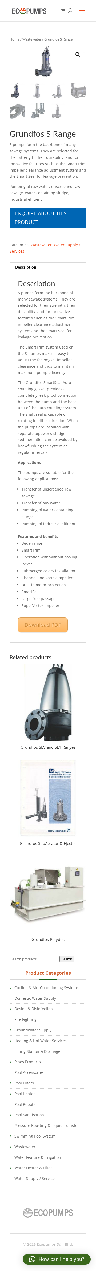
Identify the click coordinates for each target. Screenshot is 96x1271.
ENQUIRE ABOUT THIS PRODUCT (40, 218)
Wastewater (31, 39)
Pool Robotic (25, 1104)
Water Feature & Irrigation (37, 1157)
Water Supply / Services (35, 1178)
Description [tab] (25, 267)
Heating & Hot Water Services (40, 1040)
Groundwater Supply (32, 1030)
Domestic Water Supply (35, 998)
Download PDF (43, 624)
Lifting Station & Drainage (37, 1051)
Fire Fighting (25, 1019)
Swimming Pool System (34, 1136)
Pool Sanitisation (29, 1114)
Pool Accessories (29, 1072)
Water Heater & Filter (33, 1167)
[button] (78, 54)
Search (67, 959)
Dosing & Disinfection (33, 1008)
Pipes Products (27, 1061)
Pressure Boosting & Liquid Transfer (46, 1125)
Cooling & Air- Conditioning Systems (46, 987)
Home (14, 39)
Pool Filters (24, 1083)
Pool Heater (24, 1093)
